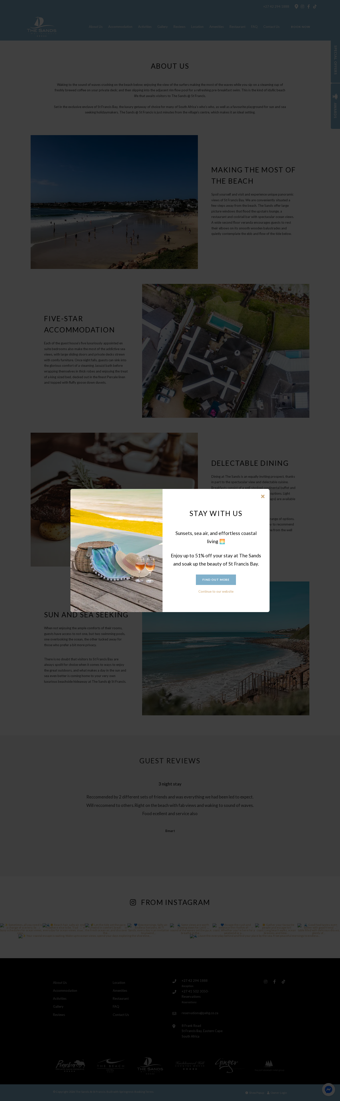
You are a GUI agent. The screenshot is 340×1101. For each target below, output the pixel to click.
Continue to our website (215, 591)
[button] (263, 496)
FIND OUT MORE (215, 579)
